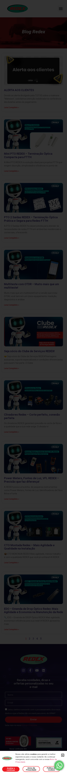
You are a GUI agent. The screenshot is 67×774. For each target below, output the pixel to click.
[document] (33, 387)
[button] (63, 755)
